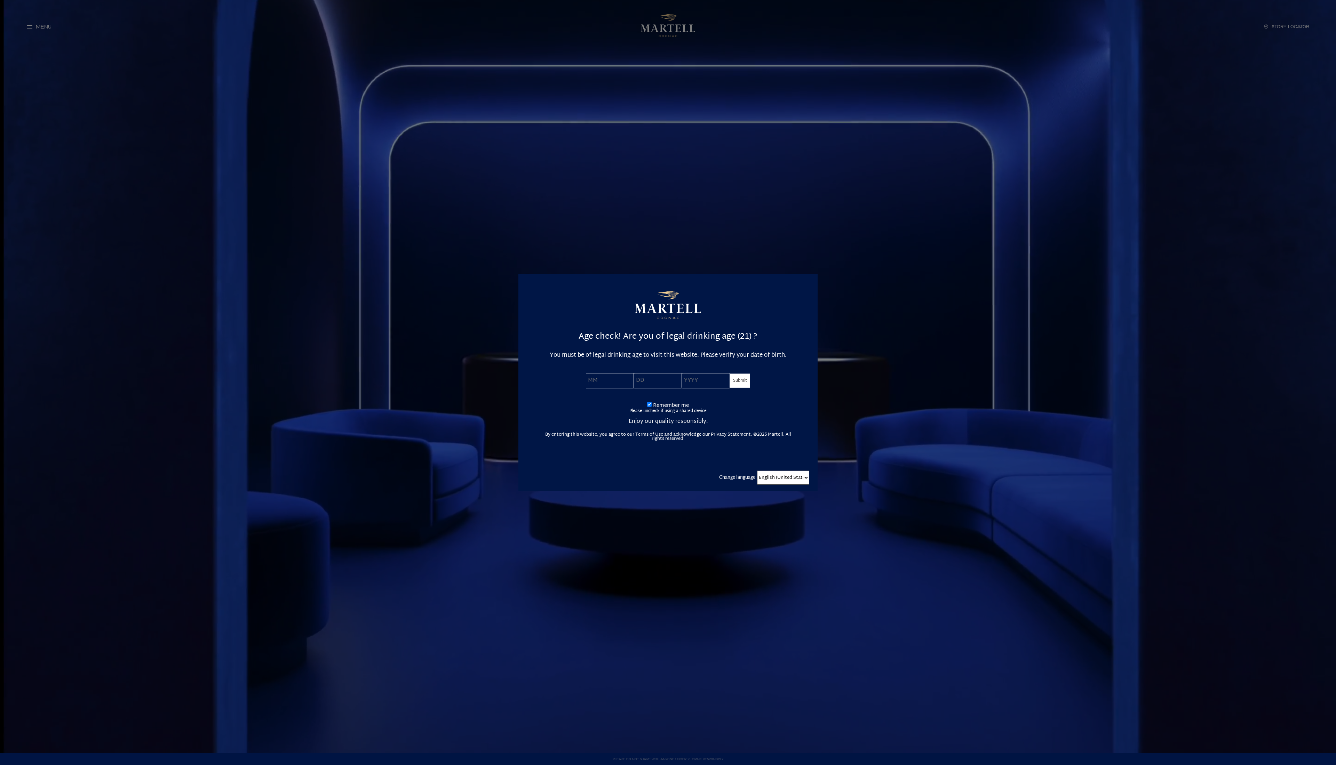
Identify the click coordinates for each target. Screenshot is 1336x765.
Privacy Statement (731, 434)
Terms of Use (649, 434)
